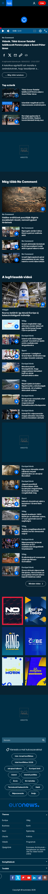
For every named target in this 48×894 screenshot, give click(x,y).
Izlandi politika (30, 775)
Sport (24, 351)
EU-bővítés (30, 781)
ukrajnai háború (15, 768)
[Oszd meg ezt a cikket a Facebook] (4, 55)
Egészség (30, 831)
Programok (30, 842)
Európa (5, 820)
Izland (14, 775)
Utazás (5, 836)
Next (4, 831)
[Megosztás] (15, 55)
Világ (24, 321)
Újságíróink (6, 847)
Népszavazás (18, 793)
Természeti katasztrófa (18, 787)
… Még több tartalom (14, 75)
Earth (28, 825)
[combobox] (24, 740)
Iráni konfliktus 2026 (24, 762)
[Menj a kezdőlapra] (9, 3)
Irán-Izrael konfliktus (24, 756)
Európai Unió (34, 768)
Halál (38, 787)
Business (5, 825)
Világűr (5, 310)
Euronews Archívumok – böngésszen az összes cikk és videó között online (36, 850)
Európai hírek (28, 336)
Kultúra (29, 836)
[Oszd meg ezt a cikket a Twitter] (10, 55)
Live (42, 3)
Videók (5, 842)
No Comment (8, 214)
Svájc (33, 793)
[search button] (43, 740)
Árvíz (15, 781)
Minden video (35, 584)
